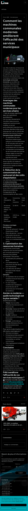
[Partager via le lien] (14, 393)
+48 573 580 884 (5, 494)
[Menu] (25, 2)
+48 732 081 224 (5, 488)
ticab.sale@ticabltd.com (6, 489)
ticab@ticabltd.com (5, 495)
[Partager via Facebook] (3, 393)
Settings (13, 508)
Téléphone (17, 464)
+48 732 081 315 (5, 482)
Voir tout (23, 403)
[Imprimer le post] (18, 393)
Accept (13, 505)
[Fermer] (26, 498)
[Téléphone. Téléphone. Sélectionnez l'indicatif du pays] (17, 467)
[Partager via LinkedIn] (11, 393)
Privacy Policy (19, 501)
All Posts (3, 9)
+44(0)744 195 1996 (6, 483)
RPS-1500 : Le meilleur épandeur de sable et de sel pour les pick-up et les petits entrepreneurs (12, 424)
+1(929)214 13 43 (5, 485)
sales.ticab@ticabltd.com (6, 492)
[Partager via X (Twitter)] (7, 393)
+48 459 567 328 (5, 491)
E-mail (3, 470)
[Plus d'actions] (24, 17)
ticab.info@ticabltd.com (7, 486)
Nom (3, 464)
